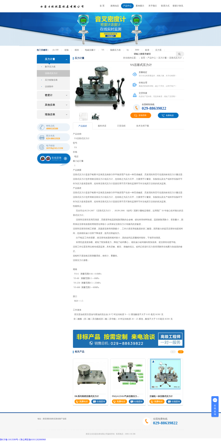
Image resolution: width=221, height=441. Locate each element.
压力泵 (158, 50)
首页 (143, 58)
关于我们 (152, 6)
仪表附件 (49, 86)
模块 (77, 50)
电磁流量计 (90, 50)
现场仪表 (50, 114)
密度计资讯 (178, 6)
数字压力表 (50, 67)
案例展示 (140, 6)
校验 (66, 50)
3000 (137, 50)
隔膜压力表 (115, 50)
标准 (147, 50)
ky (128, 50)
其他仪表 (50, 104)
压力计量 (50, 59)
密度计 (49, 95)
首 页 (102, 6)
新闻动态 (114, 6)
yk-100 (55, 50)
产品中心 (127, 6)
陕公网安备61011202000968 (33, 439)
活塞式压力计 (51, 73)
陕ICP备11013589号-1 (10, 439)
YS (102, 50)
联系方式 (165, 6)
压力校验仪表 (51, 80)
